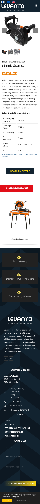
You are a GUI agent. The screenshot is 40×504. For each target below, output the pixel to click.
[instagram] (11, 358)
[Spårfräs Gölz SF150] (20, 30)
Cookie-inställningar (21, 500)
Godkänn (7, 500)
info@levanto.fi (15, 406)
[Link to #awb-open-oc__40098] (35, 5)
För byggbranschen (25, 154)
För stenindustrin (11, 154)
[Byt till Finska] (2, 2)
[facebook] (6, 358)
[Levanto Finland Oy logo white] (12, 5)
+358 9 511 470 (15, 402)
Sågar (6, 156)
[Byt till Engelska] (13, 2)
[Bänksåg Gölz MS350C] (20, 220)
